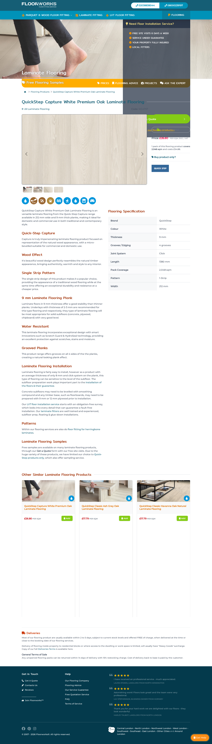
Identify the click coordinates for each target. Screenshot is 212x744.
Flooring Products (40, 92)
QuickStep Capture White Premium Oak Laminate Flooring (84, 92)
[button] (47, 15)
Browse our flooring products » (156, 130)
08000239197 (175, 5)
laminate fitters (50, 411)
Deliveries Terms (46, 662)
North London (142, 741)
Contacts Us (30, 698)
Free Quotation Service (77, 708)
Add (28, 518)
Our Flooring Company (77, 694)
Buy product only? (165, 157)
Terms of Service (73, 717)
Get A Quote (31, 694)
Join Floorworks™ (34, 713)
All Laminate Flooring (36, 109)
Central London (125, 741)
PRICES (104, 83)
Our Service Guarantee (77, 703)
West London (180, 741)
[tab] (27, 190)
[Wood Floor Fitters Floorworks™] (63, 4)
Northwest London (161, 741)
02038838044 (146, 5)
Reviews (29, 703)
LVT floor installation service (43, 404)
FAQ (67, 712)
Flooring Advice (73, 698)
